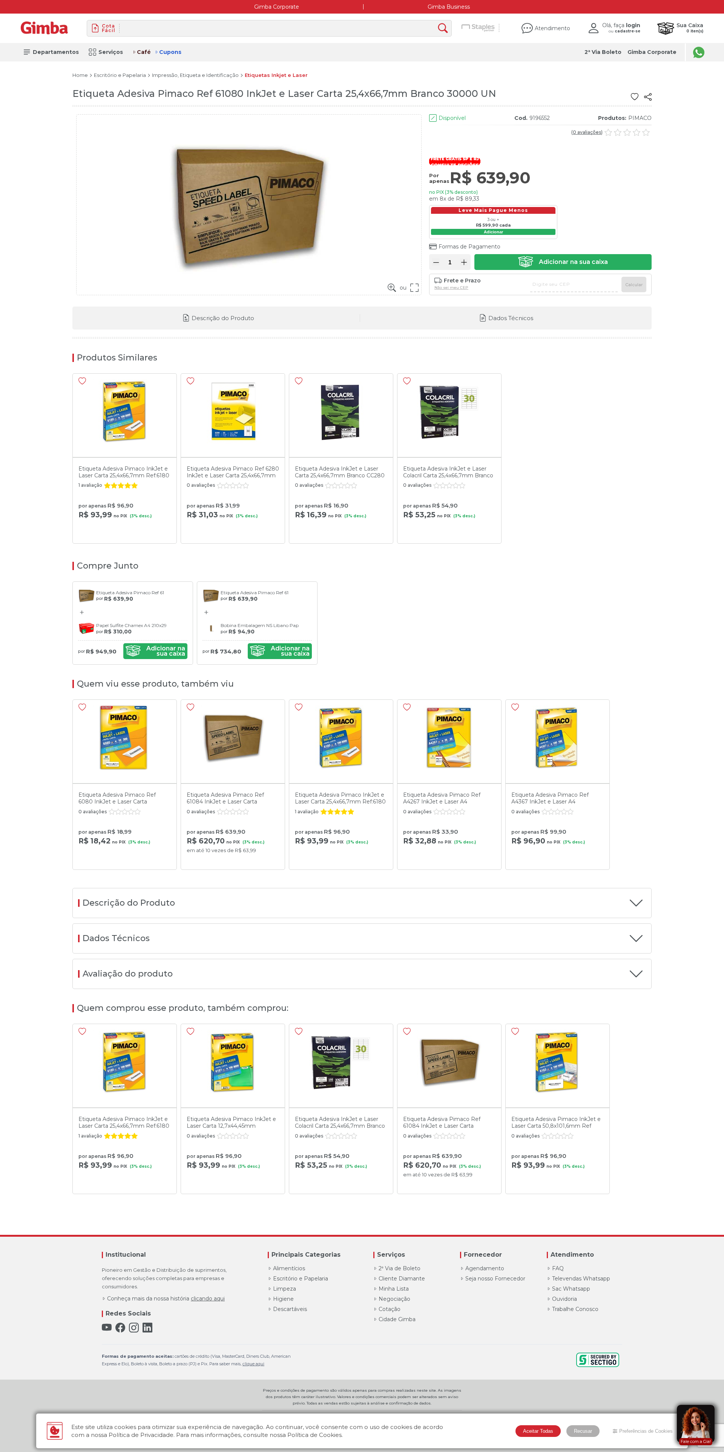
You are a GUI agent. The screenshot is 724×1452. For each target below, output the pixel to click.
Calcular (634, 284)
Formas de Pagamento (469, 246)
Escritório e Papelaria (120, 75)
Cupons (170, 52)
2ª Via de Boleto (399, 1268)
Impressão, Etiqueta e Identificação (195, 75)
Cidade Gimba (397, 1319)
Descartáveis (290, 1309)
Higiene (283, 1299)
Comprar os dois (155, 651)
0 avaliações (587, 132)
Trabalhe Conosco (575, 1309)
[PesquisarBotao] (444, 28)
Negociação (394, 1299)
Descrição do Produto (223, 318)
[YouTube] (107, 1328)
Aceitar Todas (538, 1431)
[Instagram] (134, 1328)
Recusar (583, 1431)
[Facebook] (120, 1328)
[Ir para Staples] (478, 28)
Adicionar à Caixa (563, 262)
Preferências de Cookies (646, 1431)
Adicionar (493, 232)
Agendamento (484, 1268)
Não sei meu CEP (451, 288)
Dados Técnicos (510, 318)
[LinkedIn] (147, 1328)
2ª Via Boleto (602, 52)
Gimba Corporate (276, 6)
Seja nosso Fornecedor (495, 1278)
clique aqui (253, 1363)
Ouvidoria (564, 1299)
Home (80, 75)
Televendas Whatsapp (581, 1278)
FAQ (558, 1268)
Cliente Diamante (402, 1278)
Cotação (389, 1309)
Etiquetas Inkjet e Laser (276, 75)
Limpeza (284, 1288)
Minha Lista (394, 1288)
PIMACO (640, 118)
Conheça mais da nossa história (166, 1298)
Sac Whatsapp (571, 1288)
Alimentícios (289, 1268)
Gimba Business (449, 6)
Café (144, 52)
